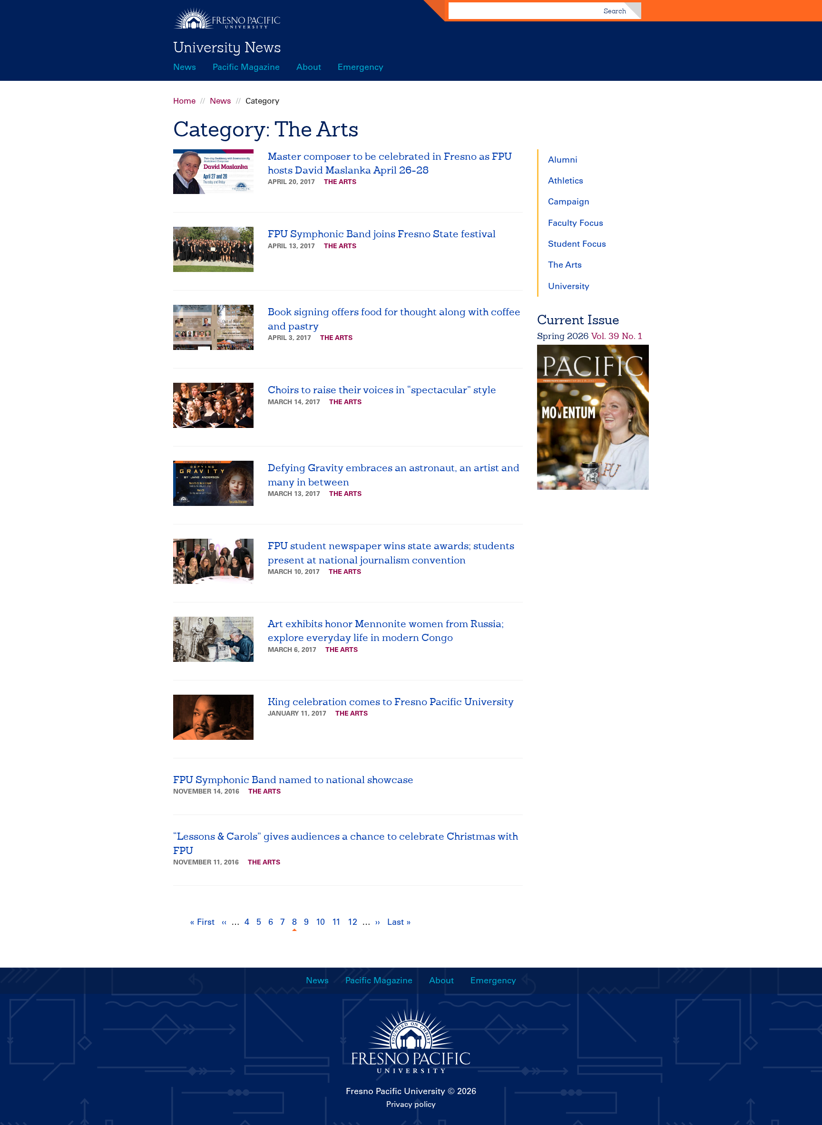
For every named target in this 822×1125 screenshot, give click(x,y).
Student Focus (577, 244)
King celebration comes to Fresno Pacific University (391, 701)
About (308, 67)
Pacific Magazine (246, 67)
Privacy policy (411, 1104)
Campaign (568, 201)
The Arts (340, 181)
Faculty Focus (575, 223)
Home (184, 101)
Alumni (562, 160)
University (568, 286)
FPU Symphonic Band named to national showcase (293, 779)
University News (227, 47)
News (184, 67)
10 (321, 922)
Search (615, 11)
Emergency (360, 67)
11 (337, 922)
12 (354, 922)
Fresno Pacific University (395, 1091)
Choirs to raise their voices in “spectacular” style (382, 389)
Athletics (565, 180)
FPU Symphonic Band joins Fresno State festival (382, 233)
